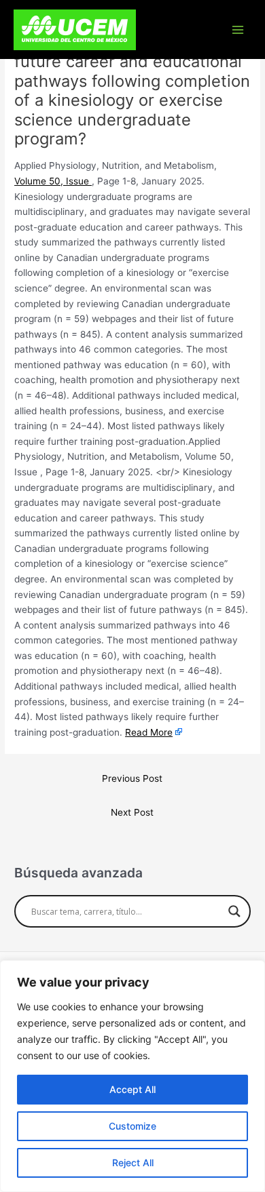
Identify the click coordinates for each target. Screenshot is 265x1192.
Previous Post (132, 778)
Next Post (132, 812)
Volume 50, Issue (53, 181)
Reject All (133, 1162)
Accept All (132, 1089)
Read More (149, 732)
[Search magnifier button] (234, 911)
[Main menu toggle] (238, 29)
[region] (132, 1076)
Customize (132, 1126)
